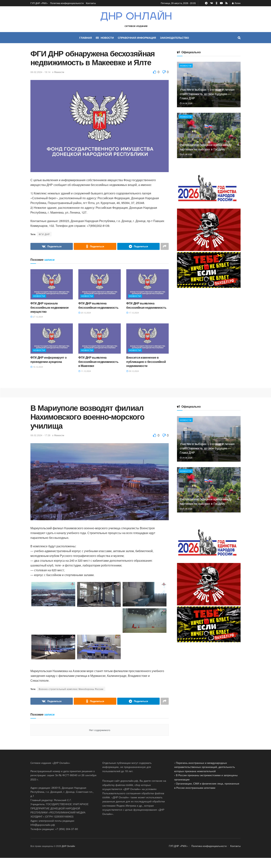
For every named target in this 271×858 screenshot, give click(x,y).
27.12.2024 (37, 316)
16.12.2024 (37, 366)
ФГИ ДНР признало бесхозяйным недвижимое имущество (49, 307)
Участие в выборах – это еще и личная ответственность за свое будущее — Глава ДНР (207, 93)
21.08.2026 (187, 154)
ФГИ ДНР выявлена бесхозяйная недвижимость (98, 305)
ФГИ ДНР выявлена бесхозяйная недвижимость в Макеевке (98, 361)
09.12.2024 (133, 370)
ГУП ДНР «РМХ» (39, 3)
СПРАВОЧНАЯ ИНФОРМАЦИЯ (137, 37)
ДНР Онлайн (68, 845)
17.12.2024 (133, 312)
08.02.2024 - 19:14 (40, 72)
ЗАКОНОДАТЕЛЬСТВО (174, 37)
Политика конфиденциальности (67, 3)
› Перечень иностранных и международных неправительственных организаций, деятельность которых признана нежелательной (204, 767)
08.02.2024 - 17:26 (40, 435)
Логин (237, 3)
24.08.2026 (187, 103)
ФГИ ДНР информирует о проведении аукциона (48, 359)
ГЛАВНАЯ (85, 37)
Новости (59, 72)
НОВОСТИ (107, 37)
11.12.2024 (85, 370)
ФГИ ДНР (44, 234)
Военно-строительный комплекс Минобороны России (71, 688)
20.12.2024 (85, 312)
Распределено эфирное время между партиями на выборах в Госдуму (206, 146)
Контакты (91, 3)
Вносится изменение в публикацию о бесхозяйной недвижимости (146, 361)
